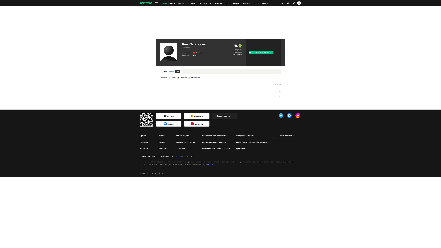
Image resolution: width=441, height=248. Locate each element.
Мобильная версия (287, 135)
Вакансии (161, 136)
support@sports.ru (183, 156)
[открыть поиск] (282, 3)
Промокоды (241, 148)
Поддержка (162, 148)
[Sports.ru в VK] (290, 116)
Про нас (143, 136)
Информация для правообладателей (216, 148)
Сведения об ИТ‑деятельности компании (252, 142)
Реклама (161, 142)
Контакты (144, 148)
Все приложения (223, 116)
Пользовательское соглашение (214, 136)
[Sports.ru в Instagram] (298, 116)
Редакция (144, 142)
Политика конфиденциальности (214, 142)
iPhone (233, 54)
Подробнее (210, 165)
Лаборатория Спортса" (245, 136)
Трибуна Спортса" (182, 136)
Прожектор (180, 148)
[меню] (156, 3)
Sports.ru (146, 162)
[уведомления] (288, 3)
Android (239, 54)
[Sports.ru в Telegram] (281, 116)
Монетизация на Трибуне (185, 142)
